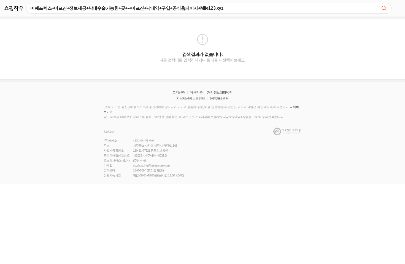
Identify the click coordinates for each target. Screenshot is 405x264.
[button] (398, 8)
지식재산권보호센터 (190, 99)
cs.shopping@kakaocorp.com (151, 165)
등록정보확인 (159, 150)
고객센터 (178, 92)
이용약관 (196, 92)
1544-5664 (139, 170)
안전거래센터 (219, 99)
